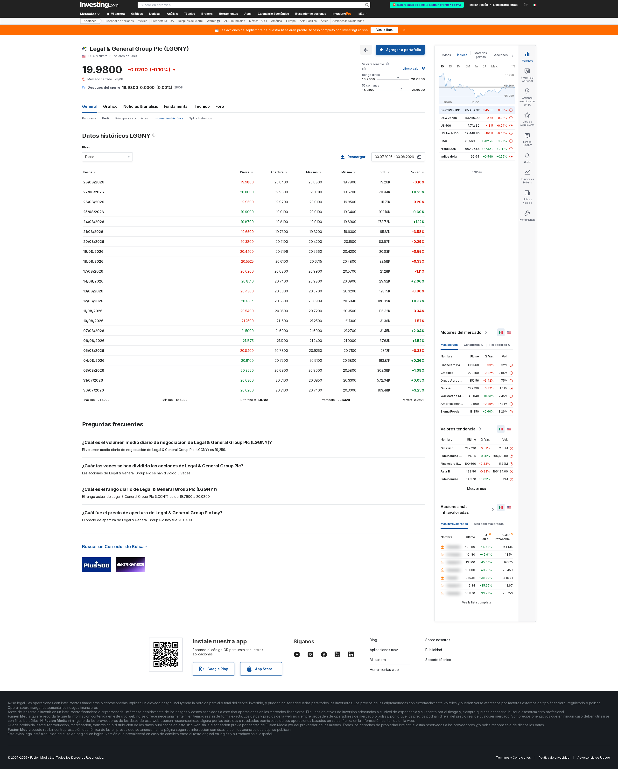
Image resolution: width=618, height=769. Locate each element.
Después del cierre (190, 21)
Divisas (446, 55)
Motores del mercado (461, 332)
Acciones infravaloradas (348, 21)
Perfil (106, 118)
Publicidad (433, 650)
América (276, 21)
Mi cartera (378, 660)
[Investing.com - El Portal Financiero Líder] (99, 4)
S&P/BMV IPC (450, 110)
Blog (373, 640)
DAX (444, 141)
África (324, 21)
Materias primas (480, 55)
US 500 (446, 125)
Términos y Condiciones (513, 757)
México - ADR (258, 21)
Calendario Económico (273, 13)
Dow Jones (449, 118)
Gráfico (110, 106)
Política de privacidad (554, 757)
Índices (462, 55)
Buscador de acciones (310, 13)
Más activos (449, 345)
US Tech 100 (449, 133)
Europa (291, 21)
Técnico (202, 106)
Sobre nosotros (437, 640)
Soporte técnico (438, 660)
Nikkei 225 (448, 149)
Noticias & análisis (140, 106)
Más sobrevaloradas (489, 524)
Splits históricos (200, 118)
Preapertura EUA (162, 21)
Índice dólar (449, 156)
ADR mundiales (234, 21)
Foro (220, 106)
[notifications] (526, 4)
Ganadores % (473, 345)
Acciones (90, 21)
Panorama (89, 118)
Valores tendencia (458, 429)
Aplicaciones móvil (384, 650)
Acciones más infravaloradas (455, 509)
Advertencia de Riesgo (593, 757)
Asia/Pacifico (308, 21)
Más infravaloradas (454, 524)
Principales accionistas (131, 118)
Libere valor (411, 68)
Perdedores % (500, 345)
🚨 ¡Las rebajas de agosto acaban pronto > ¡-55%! (427, 5)
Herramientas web (384, 669)
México (142, 21)
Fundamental (176, 106)
